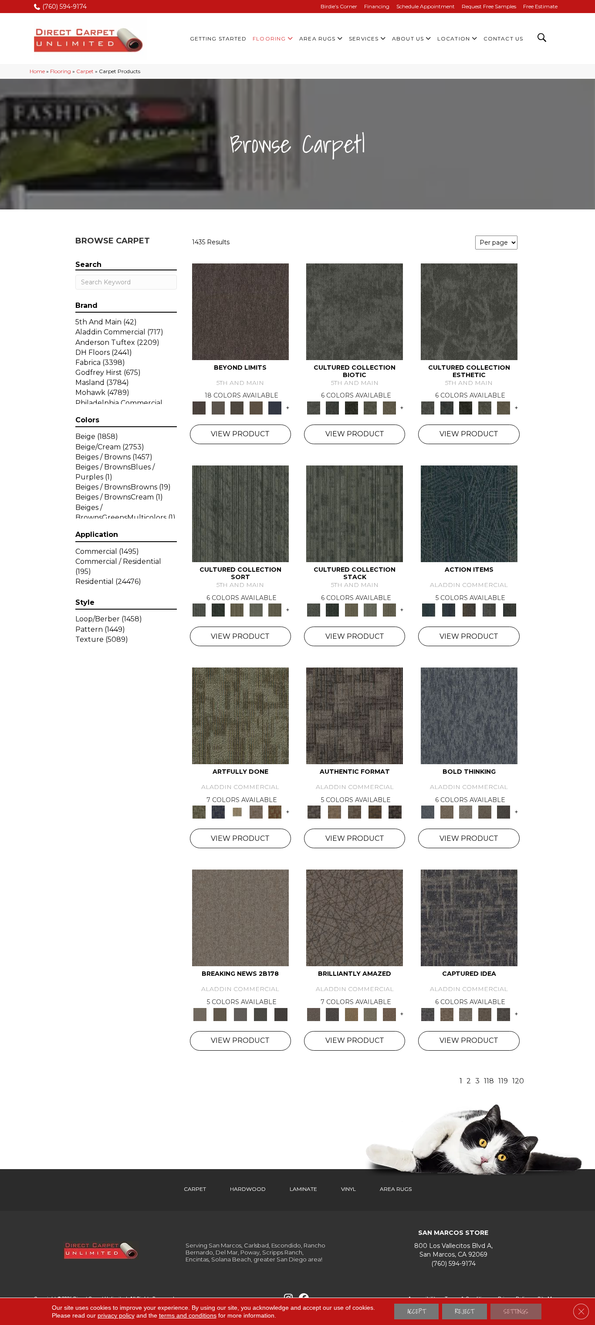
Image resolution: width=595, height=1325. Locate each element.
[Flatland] (275, 407)
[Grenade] (447, 811)
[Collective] (351, 407)
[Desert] (218, 407)
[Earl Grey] (489, 609)
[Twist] (275, 609)
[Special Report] (220, 1013)
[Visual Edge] (354, 715)
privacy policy (116, 1315)
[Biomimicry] (354, 310)
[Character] (332, 407)
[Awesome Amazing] (256, 811)
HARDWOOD (248, 1189)
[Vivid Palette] (275, 811)
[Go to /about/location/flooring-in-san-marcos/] (453, 1250)
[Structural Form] (395, 811)
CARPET (195, 1189)
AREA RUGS (396, 1189)
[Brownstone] (469, 609)
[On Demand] (261, 1013)
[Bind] (240, 512)
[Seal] (503, 811)
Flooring (60, 71)
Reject (464, 1311)
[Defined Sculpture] (334, 811)
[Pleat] (256, 609)
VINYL (348, 1189)
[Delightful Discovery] (240, 715)
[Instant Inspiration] (389, 1013)
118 (489, 1081)
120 (518, 1081)
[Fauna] (256, 407)
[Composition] (370, 407)
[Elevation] (237, 407)
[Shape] (469, 715)
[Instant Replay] (240, 1013)
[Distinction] (389, 407)
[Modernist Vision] (237, 811)
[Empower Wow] (370, 1013)
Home (37, 71)
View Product (240, 434)
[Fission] (485, 811)
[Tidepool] (469, 512)
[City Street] (509, 609)
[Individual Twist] (355, 811)
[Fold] (237, 609)
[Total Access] (281, 1013)
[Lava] (465, 811)
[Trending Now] (240, 917)
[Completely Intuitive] (351, 1013)
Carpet (85, 71)
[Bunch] (218, 609)
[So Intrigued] (354, 917)
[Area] (240, 310)
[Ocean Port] (448, 609)
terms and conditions (187, 1315)
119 (503, 1081)
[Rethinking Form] (375, 811)
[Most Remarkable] (218, 811)
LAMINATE (303, 1189)
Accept (416, 1311)
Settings (516, 1311)
